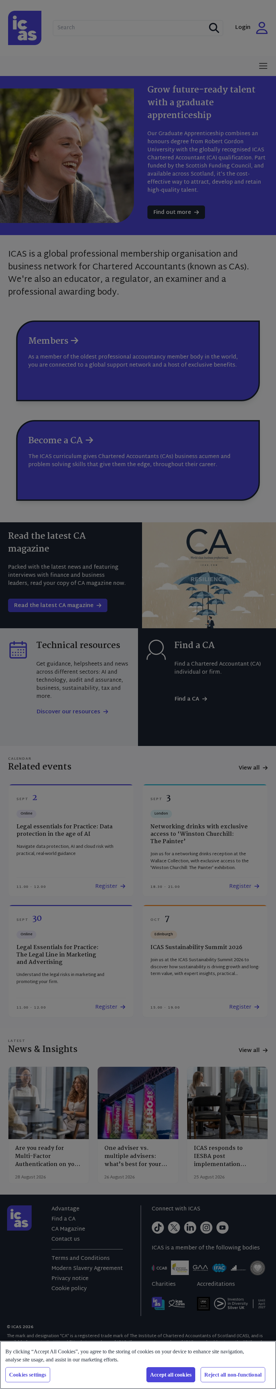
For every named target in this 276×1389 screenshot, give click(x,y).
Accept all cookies (171, 1375)
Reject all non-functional (233, 1375)
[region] (138, 1365)
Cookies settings (27, 1375)
